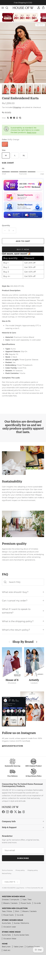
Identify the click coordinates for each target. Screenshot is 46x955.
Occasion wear (9, 927)
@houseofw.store (12, 746)
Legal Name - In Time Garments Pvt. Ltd (29, 888)
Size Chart (8, 163)
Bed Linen (6, 947)
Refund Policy (6, 873)
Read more (31, 132)
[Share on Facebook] (11, 118)
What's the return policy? (16, 629)
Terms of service (7, 870)
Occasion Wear (9, 938)
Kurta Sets (6, 923)
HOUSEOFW (11, 888)
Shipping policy (32, 870)
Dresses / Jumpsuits (10, 899)
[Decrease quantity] (4, 230)
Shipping (17, 107)
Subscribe (23, 858)
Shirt (17, 911)
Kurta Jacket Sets (21, 935)
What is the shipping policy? (17, 621)
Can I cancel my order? (14, 600)
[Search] (8, 7)
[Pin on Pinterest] (14, 118)
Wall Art (6, 950)
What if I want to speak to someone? (16, 611)
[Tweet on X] (8, 118)
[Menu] (2, 7)
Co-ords (37, 903)
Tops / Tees (27, 899)
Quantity (6, 225)
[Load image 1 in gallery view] (23, 52)
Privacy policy (20, 870)
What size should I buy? (15, 592)
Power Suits (26, 903)
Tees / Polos (7, 911)
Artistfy (8, 112)
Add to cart (23, 241)
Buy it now (23, 249)
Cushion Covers (33, 947)
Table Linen (18, 947)
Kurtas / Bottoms (21, 923)
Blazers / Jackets (10, 903)
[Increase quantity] (14, 230)
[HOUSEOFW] (23, 7)
